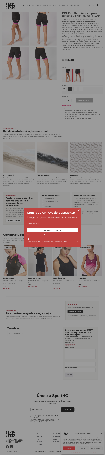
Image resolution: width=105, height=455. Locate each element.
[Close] (79, 210)
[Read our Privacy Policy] (77, 242)
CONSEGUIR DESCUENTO (52, 230)
